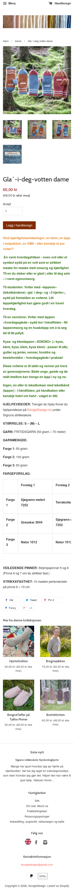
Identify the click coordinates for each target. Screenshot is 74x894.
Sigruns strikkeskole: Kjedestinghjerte (37, 759)
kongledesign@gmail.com (37, 864)
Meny (12, 3)
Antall (7, 204)
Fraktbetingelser (37, 811)
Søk (37, 800)
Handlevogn (62, 3)
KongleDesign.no (39, 409)
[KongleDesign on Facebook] (36, 843)
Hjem (6, 41)
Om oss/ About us (37, 806)
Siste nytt (37, 752)
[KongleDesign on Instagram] (45, 843)
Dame (18, 41)
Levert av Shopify (58, 886)
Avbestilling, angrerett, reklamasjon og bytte (37, 821)
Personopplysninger (37, 816)
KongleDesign (37, 886)
